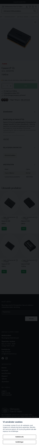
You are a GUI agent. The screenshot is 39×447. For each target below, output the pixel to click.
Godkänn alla (19, 437)
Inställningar (19, 442)
